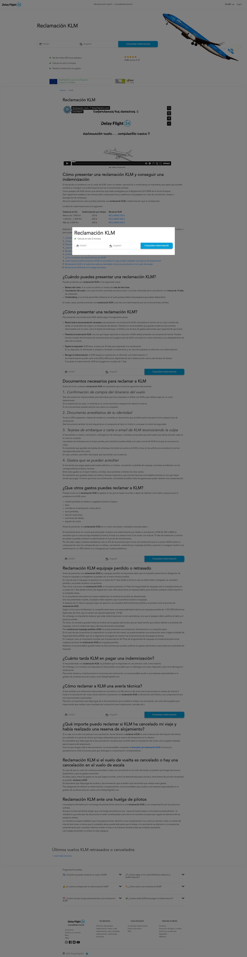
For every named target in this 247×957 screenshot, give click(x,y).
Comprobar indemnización (156, 246)
